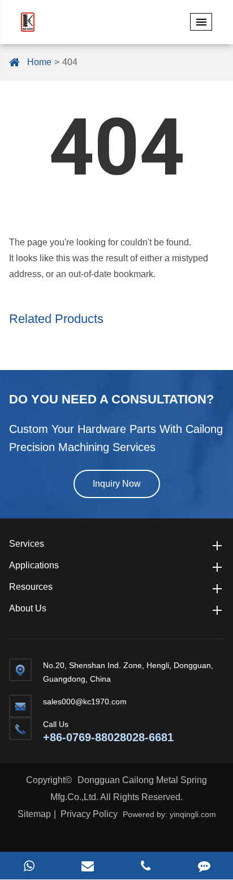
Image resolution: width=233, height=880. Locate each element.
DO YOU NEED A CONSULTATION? (111, 399)
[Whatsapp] (29, 865)
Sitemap (34, 814)
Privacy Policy (89, 814)
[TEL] (145, 865)
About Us (27, 608)
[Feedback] (204, 865)
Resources (31, 587)
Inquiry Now (117, 483)
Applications (34, 565)
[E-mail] (87, 865)
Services (26, 544)
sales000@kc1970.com (85, 701)
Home (39, 62)
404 (69, 62)
